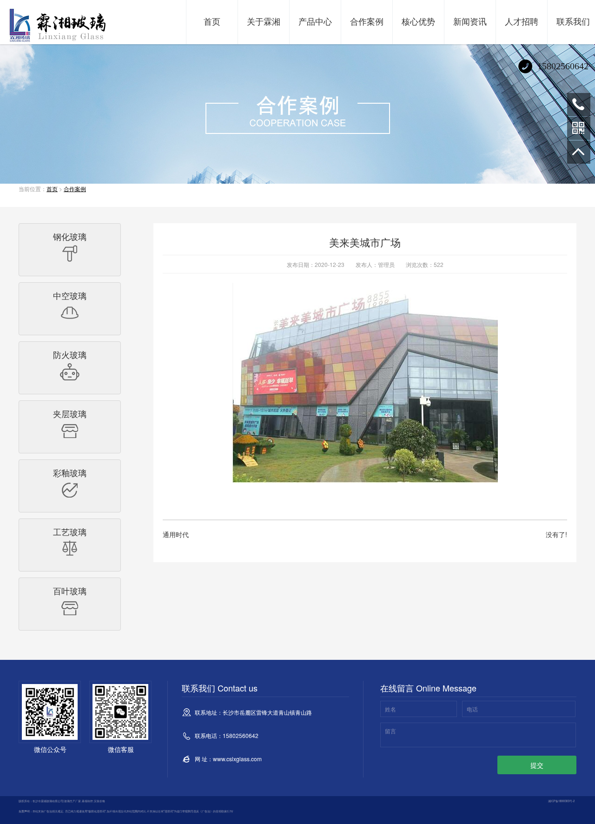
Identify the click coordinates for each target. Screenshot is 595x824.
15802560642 (578, 104)
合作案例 (366, 21)
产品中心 (315, 21)
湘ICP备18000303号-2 (561, 801)
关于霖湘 (263, 21)
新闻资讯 (470, 21)
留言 (390, 731)
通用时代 (176, 534)
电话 (472, 709)
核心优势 (418, 21)
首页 (212, 21)
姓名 (390, 709)
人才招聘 (521, 21)
